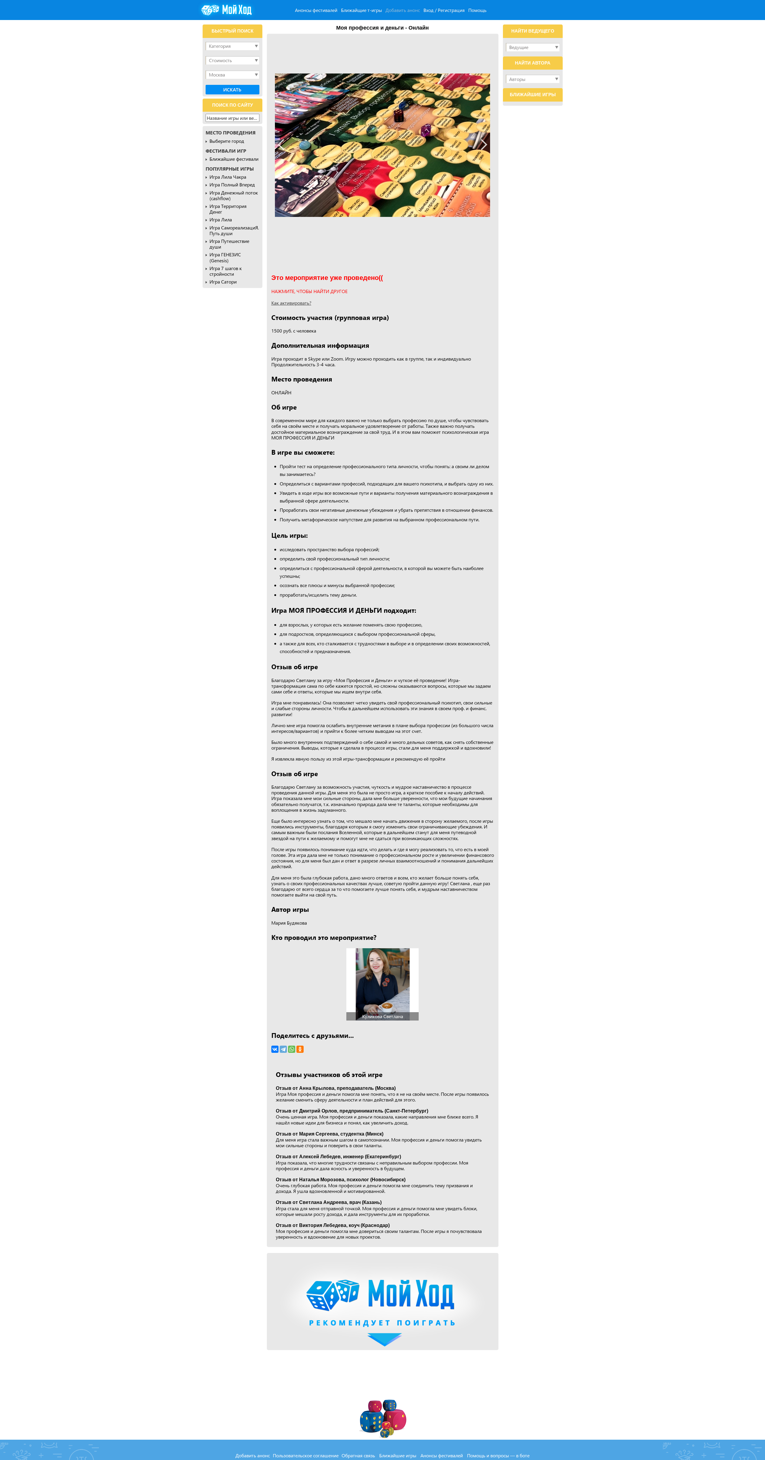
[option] (382, 145)
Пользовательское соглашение (306, 1455)
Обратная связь (358, 1455)
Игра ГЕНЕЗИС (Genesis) (225, 257)
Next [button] (481, 144)
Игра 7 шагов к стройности (225, 271)
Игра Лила (220, 219)
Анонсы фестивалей (316, 10)
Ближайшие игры (397, 1455)
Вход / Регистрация (444, 10)
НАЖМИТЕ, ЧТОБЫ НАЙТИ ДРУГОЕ (309, 291)
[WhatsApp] (291, 1049)
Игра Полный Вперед (232, 184)
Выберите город (226, 141)
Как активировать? (291, 303)
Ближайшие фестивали (233, 159)
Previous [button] (283, 144)
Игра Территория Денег (228, 209)
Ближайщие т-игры (361, 10)
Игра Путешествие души (229, 243)
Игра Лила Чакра (227, 177)
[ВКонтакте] (275, 1049)
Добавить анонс (402, 10)
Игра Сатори (223, 281)
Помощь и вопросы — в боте (498, 1455)
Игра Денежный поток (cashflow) (233, 195)
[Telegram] (283, 1049)
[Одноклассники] (300, 1049)
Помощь (477, 10)
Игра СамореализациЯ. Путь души (234, 230)
